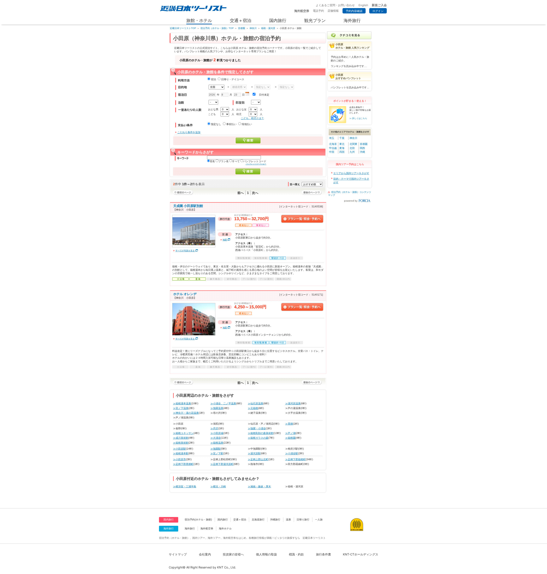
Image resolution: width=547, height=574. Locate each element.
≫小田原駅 (179, 448)
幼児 (238, 114)
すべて (236, 161)
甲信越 (333, 148)
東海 (341, 148)
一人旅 (319, 519)
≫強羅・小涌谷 (257, 428)
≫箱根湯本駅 (180, 453)
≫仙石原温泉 (255, 403)
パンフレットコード (254, 161)
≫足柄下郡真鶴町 (183, 464)
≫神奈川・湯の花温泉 (186, 412)
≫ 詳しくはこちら (358, 118)
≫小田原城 (216, 433)
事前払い (231, 124)
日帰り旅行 (303, 519)
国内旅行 (223, 519)
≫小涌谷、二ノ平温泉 (223, 403)
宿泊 (213, 79)
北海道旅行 (258, 519)
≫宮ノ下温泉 (180, 408)
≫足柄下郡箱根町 (295, 459)
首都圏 (241, 28)
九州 (352, 151)
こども (212, 114)
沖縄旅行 (275, 519)
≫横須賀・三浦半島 (184, 486)
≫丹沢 (214, 428)
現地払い (247, 124)
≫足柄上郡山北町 (258, 459)
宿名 (212, 161)
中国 (331, 151)
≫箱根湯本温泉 (182, 403)
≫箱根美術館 (180, 442)
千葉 (341, 138)
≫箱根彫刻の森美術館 (261, 433)
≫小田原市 (179, 459)
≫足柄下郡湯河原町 (222, 464)
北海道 (333, 144)
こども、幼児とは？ (252, 118)
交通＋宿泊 (239, 519)
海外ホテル (225, 528)
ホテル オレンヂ (185, 294)
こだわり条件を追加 (188, 132)
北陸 (352, 148)
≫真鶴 (289, 423)
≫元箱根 (253, 408)
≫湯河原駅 (254, 453)
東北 (341, 144)
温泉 (288, 519)
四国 (341, 151)
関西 (362, 148)
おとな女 (241, 109)
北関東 (353, 144)
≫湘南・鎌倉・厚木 (259, 486)
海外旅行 (190, 528)
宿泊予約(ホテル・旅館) (198, 519)
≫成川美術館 (180, 437)
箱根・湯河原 (268, 28)
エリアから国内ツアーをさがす (351, 173)
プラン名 (223, 161)
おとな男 (213, 109)
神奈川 (253, 28)
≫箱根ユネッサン (183, 433)
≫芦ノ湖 (290, 433)
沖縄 (362, 151)
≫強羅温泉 (216, 408)
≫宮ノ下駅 (216, 453)
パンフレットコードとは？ (256, 164)
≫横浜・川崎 (218, 486)
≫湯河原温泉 (293, 403)
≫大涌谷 (215, 437)
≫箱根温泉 (216, 442)
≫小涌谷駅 (291, 453)
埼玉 (331, 138)
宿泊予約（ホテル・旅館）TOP (217, 28)
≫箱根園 (290, 437)
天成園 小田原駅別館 (188, 206)
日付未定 (264, 94)
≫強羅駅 (215, 448)
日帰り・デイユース (232, 79)
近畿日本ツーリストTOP (183, 28)
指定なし (216, 124)
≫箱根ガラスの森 (258, 437)
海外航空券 (206, 528)
